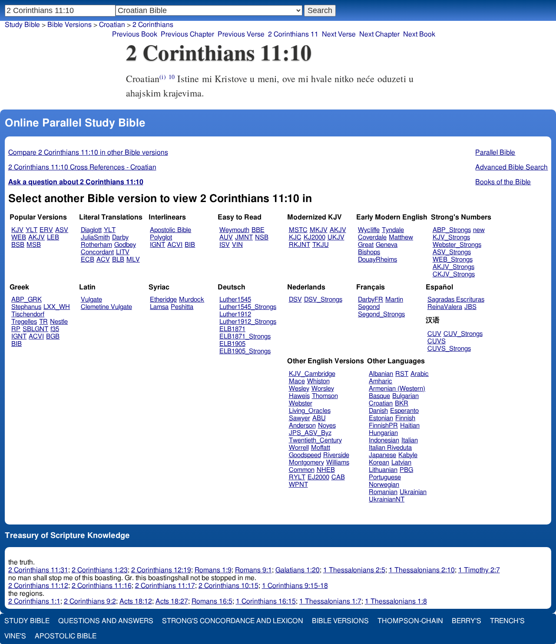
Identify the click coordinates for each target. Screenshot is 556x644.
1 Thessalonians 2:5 (354, 570)
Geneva (386, 245)
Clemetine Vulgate (106, 307)
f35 (54, 329)
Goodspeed (305, 455)
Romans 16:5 (212, 601)
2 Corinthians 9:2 (90, 601)
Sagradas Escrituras (455, 299)
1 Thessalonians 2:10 (422, 570)
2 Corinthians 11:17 (165, 585)
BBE (258, 230)
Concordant (97, 252)
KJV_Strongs (451, 237)
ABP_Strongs (452, 230)
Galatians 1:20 (297, 570)
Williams (337, 462)
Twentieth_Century (315, 440)
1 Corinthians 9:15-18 (295, 585)
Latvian (401, 462)
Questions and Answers (105, 620)
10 (172, 77)
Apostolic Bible (65, 636)
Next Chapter (379, 34)
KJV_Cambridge (312, 374)
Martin (394, 299)
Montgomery (306, 462)
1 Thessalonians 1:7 (330, 601)
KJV (17, 230)
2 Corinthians (152, 24)
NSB (261, 237)
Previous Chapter (187, 34)
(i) (162, 77)
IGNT (157, 245)
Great (366, 245)
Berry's (466, 620)
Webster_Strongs (457, 245)
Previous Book (134, 34)
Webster (300, 403)
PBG (406, 470)
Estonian (381, 418)
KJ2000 (314, 237)
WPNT (298, 484)
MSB (33, 245)
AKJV (36, 237)
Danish (378, 411)
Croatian (112, 24)
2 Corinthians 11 (293, 34)
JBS (470, 307)
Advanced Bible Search (511, 167)
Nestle (59, 322)
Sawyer (299, 418)
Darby (120, 237)
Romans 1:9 (213, 570)
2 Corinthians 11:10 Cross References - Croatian (82, 167)
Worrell (299, 448)
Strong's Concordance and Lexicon (232, 620)
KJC (295, 237)
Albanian (381, 374)
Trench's (507, 620)
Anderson (302, 425)
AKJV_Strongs (453, 267)
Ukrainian (413, 492)
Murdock (191, 299)
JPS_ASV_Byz (310, 433)
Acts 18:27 (172, 601)
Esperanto (404, 411)
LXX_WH (56, 307)
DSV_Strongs (323, 299)
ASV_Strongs (452, 252)
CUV (434, 334)
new (479, 230)
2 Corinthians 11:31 (38, 570)
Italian (409, 440)
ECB (87, 259)
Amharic (380, 381)
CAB (338, 477)
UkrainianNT (386, 499)
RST (401, 374)
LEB (53, 237)
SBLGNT (35, 329)
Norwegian (384, 484)
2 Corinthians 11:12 (38, 585)
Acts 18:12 (135, 601)
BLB (118, 259)
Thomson (325, 396)
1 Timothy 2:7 (479, 570)
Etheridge (163, 299)
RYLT (297, 477)
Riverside (336, 455)
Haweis (299, 396)
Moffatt (320, 448)
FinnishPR (383, 425)
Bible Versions (69, 24)
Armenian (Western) (397, 388)
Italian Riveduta (390, 448)
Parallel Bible (495, 152)
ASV (61, 230)
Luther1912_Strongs (247, 322)
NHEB (326, 470)
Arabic (419, 374)
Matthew (401, 237)
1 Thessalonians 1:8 (396, 601)
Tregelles (24, 322)
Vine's (15, 636)
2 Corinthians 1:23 (100, 570)
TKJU (320, 245)
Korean (379, 462)
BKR (401, 403)
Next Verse (339, 34)
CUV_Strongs (463, 334)
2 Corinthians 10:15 (228, 585)
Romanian (383, 492)
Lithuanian (383, 470)
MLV (133, 259)
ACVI (174, 245)
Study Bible (22, 24)
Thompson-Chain (410, 620)
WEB (18, 237)
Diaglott (91, 230)
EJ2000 (318, 477)
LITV (122, 252)
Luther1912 (235, 314)
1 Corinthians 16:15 (266, 601)
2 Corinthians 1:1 (34, 601)
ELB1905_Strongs (245, 351)
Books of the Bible (503, 182)
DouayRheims (377, 259)
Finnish (405, 418)
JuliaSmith (95, 237)
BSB (17, 245)
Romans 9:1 (253, 570)
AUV (226, 237)
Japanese (382, 455)
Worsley (322, 388)
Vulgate (91, 299)
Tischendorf (27, 314)
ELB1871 (232, 329)
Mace (297, 381)
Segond (369, 307)
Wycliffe (369, 230)
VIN (237, 245)
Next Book (419, 34)
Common (301, 470)
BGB (53, 336)
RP (15, 329)
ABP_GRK (26, 299)
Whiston (318, 381)
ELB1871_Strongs (245, 336)
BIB (190, 245)
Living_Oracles (310, 411)
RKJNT (299, 245)
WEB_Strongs (453, 259)
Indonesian (384, 440)
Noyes (327, 425)
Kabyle (407, 455)
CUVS (436, 341)
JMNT (244, 237)
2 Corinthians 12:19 (161, 570)
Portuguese (385, 477)
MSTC (298, 230)
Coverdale (372, 237)
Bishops (369, 252)
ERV (46, 230)
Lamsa (159, 307)
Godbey (125, 245)
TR (43, 322)
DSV (295, 299)
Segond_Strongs (381, 314)
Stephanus (26, 307)
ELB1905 (232, 344)
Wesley (299, 388)
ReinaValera (444, 307)
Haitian (410, 425)
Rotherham (96, 245)
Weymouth (234, 230)
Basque (379, 396)
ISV (224, 245)
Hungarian (383, 433)
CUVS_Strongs (449, 348)
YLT (31, 230)
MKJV (319, 230)
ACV (103, 259)
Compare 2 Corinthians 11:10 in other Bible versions (88, 152)
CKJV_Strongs (454, 274)
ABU (319, 418)
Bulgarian (405, 396)
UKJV (336, 237)
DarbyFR (370, 299)
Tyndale (393, 230)
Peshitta (182, 307)
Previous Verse (241, 34)
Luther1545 (235, 299)
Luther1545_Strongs (247, 307)
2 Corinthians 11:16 (102, 585)
